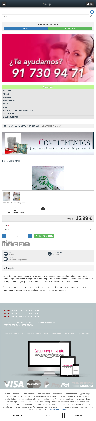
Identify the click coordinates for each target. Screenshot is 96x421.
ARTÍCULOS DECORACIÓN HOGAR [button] (18, 110)
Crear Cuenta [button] (70, 28)
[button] (48, 3)
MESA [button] (5, 104)
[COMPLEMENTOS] (48, 143)
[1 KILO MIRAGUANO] (48, 178)
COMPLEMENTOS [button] (10, 117)
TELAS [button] (6, 94)
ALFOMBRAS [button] (8, 114)
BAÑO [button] (5, 107)
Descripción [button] (10, 268)
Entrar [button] (27, 28)
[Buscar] (91, 16)
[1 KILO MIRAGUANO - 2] (16, 196)
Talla (6, 226)
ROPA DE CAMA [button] (10, 101)
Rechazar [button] (48, 415)
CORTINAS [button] (7, 97)
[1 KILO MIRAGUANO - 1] (6, 196)
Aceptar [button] (78, 415)
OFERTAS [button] (7, 91)
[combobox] (48, 230)
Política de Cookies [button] (58, 409)
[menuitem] (13, 333)
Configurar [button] (17, 415)
